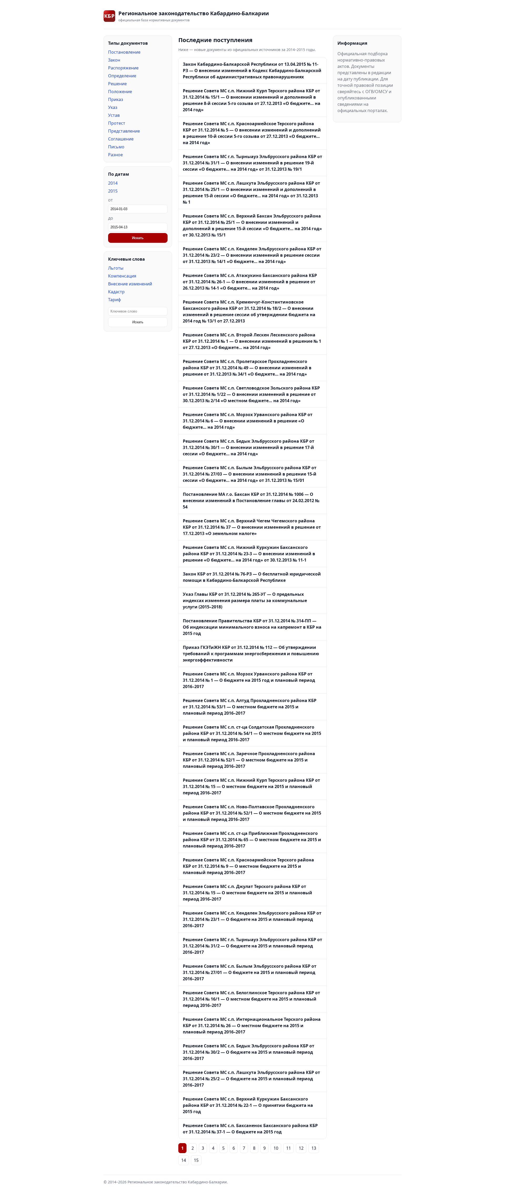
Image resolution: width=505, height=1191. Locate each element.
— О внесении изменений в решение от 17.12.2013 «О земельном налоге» (252, 527)
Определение (122, 76)
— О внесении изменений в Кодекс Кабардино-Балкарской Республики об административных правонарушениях (252, 70)
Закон (114, 60)
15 (196, 1160)
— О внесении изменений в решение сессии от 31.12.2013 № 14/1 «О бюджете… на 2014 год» (252, 255)
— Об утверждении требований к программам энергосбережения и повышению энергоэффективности (251, 653)
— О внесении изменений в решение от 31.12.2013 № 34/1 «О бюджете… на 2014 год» (247, 368)
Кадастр (116, 292)
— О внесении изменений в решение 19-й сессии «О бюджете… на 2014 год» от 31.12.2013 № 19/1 (252, 163)
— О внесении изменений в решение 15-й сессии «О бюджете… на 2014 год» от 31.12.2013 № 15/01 (249, 474)
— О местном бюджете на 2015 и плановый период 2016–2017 (249, 707)
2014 (113, 183)
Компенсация (122, 276)
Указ (112, 107)
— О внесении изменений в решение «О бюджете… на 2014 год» (247, 421)
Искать (138, 238)
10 (276, 1148)
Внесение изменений (130, 284)
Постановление (124, 52)
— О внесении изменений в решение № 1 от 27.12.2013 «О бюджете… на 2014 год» (252, 341)
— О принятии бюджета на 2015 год (248, 1105)
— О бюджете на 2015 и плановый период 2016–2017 (252, 919)
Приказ (115, 99)
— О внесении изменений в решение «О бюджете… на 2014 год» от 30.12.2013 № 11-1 (249, 553)
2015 (113, 191)
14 (183, 1160)
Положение (120, 91)
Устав (114, 115)
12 (301, 1148)
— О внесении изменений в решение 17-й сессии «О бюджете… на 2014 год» (248, 447)
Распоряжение (123, 68)
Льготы (115, 268)
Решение (117, 84)
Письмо (116, 147)
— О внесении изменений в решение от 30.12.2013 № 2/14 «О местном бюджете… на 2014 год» (251, 394)
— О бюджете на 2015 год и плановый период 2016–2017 (249, 680)
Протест (116, 123)
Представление (124, 131)
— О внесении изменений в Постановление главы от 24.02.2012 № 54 (251, 500)
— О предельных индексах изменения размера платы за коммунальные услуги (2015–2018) (245, 600)
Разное (115, 155)
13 (313, 1148)
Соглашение (121, 139)
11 (288, 1148)
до (110, 218)
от (110, 200)
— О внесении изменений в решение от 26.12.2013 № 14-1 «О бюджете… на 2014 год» (250, 281)
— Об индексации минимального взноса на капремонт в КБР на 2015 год (252, 627)
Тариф (114, 299)
